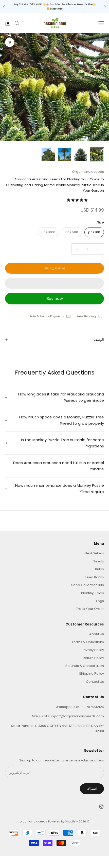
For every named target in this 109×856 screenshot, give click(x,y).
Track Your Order (90, 608)
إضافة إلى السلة (54, 268)
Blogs (99, 600)
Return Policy (93, 657)
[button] (77, 200)
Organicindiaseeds (88, 171)
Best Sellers (94, 553)
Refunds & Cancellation (84, 665)
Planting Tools (92, 593)
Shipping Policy (91, 673)
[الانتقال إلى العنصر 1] (97, 154)
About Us (96, 634)
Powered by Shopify (62, 821)
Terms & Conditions (88, 642)
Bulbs (99, 569)
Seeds (98, 561)
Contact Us (95, 681)
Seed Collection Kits (87, 585)
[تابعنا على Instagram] (101, 806)
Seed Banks (94, 577)
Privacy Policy (93, 649)
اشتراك (92, 788)
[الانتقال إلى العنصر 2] (81, 154)
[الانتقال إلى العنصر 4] (48, 154)
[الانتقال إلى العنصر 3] (64, 154)
